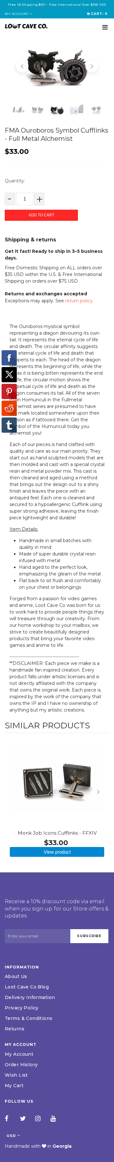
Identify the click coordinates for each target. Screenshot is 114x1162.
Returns (14, 1029)
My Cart (14, 1085)
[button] (22, 66)
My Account (19, 1054)
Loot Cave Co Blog (27, 987)
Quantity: (15, 181)
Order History (21, 1064)
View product (57, 852)
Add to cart (41, 215)
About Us (16, 976)
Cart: (99, 14)
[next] (103, 791)
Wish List (16, 1075)
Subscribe (89, 936)
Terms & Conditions (29, 1018)
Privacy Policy (22, 1008)
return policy (79, 301)
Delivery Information (30, 997)
